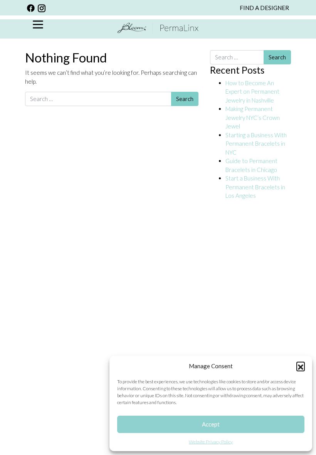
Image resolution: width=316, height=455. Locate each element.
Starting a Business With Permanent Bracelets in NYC (256, 143)
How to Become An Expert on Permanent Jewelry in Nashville (252, 91)
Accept (211, 424)
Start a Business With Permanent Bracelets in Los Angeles (255, 187)
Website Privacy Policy (211, 442)
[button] (300, 366)
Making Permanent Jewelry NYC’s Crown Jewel (252, 117)
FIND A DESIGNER (264, 7)
